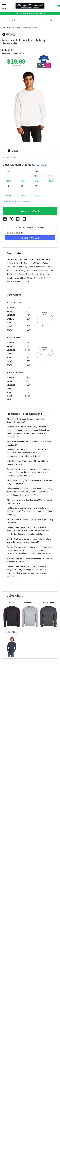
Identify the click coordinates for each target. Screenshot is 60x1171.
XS (9, 171)
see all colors (9, 157)
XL (9, 186)
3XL (37, 186)
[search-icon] (51, 20)
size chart (41, 165)
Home (4, 27)
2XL (23, 186)
